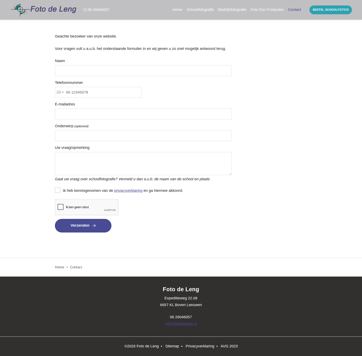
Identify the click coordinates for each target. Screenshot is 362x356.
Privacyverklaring (200, 346)
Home (177, 10)
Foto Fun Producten (267, 10)
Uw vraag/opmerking (72, 148)
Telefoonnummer (69, 83)
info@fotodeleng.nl (181, 324)
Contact (294, 10)
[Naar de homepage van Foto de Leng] (43, 10)
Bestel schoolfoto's (331, 9)
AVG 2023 (229, 346)
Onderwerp (72, 126)
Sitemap (172, 346)
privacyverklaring (128, 190)
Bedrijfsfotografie (232, 10)
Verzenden (80, 225)
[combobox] (60, 92)
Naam (60, 61)
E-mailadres (65, 104)
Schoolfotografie (200, 10)
